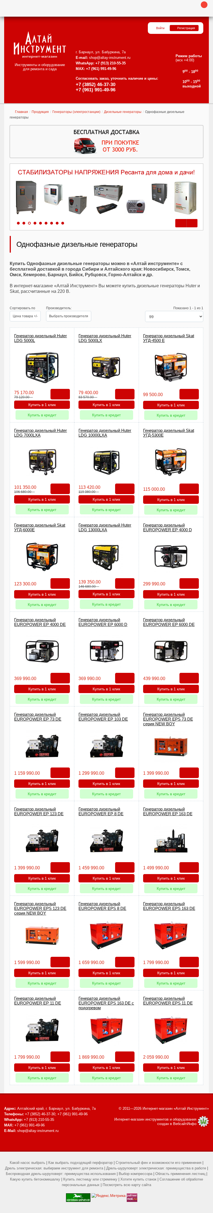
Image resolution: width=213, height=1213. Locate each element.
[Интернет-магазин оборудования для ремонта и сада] (40, 45)
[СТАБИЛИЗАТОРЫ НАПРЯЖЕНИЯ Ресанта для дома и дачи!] (106, 192)
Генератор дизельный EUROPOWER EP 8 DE (100, 811)
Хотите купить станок (138, 1179)
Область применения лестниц (180, 1174)
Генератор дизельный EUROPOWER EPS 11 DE (168, 1000)
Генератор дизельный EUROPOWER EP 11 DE (37, 1000)
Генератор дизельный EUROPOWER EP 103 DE (103, 716)
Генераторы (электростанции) (76, 112)
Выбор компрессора (135, 1174)
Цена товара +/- (25, 316)
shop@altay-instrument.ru (109, 58)
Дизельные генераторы (122, 112)
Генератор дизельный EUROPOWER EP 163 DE (167, 811)
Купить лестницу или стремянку (90, 1179)
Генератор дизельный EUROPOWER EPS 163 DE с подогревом (106, 1003)
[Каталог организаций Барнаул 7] (78, 1195)
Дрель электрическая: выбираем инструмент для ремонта (54, 1168)
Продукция (40, 112)
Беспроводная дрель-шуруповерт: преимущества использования (61, 1174)
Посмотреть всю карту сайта (127, 1185)
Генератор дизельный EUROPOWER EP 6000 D (102, 622)
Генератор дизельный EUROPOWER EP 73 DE (37, 716)
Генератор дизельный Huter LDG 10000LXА (104, 432)
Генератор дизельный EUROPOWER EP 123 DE (39, 811)
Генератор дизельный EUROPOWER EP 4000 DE (40, 622)
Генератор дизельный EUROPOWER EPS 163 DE (169, 906)
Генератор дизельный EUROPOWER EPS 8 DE (102, 906)
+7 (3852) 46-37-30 (95, 84)
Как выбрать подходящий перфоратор (80, 1163)
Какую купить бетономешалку (35, 1179)
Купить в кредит (42, 415)
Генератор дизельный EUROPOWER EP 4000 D (167, 527)
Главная (21, 112)
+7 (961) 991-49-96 (95, 89)
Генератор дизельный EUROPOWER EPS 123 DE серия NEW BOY (40, 908)
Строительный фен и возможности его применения (158, 1163)
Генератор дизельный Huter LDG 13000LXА (104, 527)
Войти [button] (160, 28)
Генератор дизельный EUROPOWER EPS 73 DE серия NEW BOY (168, 719)
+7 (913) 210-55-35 (110, 63)
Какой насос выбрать (27, 1163)
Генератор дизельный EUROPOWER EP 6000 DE (169, 622)
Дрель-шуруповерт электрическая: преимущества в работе (156, 1168)
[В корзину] (60, 394)
